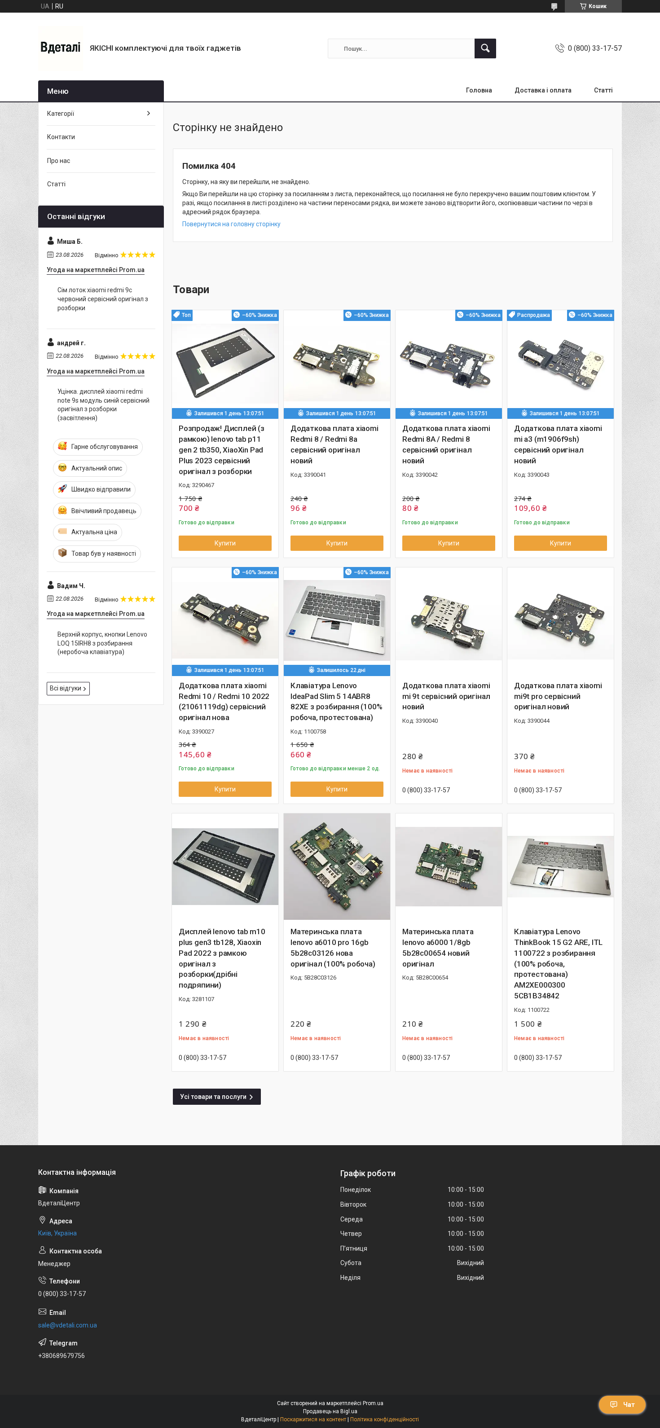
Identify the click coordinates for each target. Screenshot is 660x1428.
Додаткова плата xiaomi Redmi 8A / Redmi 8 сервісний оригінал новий (446, 444)
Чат (629, 1404)
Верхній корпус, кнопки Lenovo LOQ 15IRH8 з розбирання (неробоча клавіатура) (102, 643)
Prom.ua (373, 1403)
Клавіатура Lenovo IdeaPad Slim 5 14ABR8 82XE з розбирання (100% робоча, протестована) (336, 701)
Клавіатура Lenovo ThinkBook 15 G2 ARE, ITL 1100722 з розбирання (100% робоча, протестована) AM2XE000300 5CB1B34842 (558, 963)
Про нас (58, 160)
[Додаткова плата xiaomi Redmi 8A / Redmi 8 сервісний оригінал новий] (449, 363)
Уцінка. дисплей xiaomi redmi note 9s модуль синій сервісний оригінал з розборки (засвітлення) (103, 405)
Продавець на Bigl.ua (330, 1411)
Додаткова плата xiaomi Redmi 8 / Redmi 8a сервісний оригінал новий (334, 444)
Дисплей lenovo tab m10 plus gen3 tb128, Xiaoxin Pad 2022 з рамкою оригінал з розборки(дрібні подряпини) (222, 958)
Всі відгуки (65, 688)
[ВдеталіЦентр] (60, 48)
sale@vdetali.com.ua (67, 1325)
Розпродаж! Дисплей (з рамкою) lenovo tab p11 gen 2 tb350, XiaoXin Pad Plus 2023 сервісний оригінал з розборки (221, 449)
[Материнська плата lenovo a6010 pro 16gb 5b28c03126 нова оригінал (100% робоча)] (337, 866)
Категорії (60, 113)
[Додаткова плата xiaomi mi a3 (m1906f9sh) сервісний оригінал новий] (560, 363)
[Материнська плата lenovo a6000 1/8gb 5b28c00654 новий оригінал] (449, 866)
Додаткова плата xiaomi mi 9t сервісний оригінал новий (446, 696)
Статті (603, 90)
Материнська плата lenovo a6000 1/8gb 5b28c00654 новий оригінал (438, 947)
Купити (225, 543)
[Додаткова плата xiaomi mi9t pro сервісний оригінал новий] (560, 620)
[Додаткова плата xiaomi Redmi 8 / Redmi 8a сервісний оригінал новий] (337, 363)
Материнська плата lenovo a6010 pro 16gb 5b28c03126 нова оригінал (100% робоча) (332, 947)
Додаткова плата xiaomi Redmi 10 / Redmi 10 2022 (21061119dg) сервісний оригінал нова (224, 701)
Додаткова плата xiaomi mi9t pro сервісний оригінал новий (558, 696)
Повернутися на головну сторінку (231, 224)
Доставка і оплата (543, 90)
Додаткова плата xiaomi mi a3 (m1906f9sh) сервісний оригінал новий (558, 444)
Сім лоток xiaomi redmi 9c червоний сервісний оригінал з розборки (102, 298)
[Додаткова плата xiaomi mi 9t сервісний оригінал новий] (449, 620)
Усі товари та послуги (213, 1096)
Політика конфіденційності (384, 1419)
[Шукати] (485, 48)
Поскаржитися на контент (313, 1419)
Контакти (61, 137)
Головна (479, 90)
